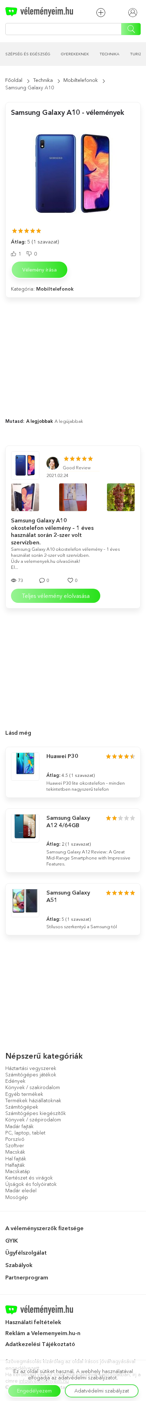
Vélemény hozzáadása (102, 12)
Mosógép (16, 1197)
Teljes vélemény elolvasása (56, 595)
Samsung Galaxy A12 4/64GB (68, 821)
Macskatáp (17, 1171)
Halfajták (15, 1165)
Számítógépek (21, 1107)
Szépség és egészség (27, 53)
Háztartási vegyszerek (30, 1068)
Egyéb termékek (24, 1094)
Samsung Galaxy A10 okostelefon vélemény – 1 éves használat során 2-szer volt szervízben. (52, 531)
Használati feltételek (33, 1322)
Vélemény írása (39, 270)
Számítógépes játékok (30, 1074)
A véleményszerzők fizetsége (44, 1228)
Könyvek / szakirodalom (32, 1087)
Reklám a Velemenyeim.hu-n (42, 1332)
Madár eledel (20, 1190)
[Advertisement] (73, 351)
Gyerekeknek (75, 53)
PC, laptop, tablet (25, 1133)
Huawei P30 (62, 756)
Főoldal (13, 80)
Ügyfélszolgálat (26, 1252)
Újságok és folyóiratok (31, 1184)
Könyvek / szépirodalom (33, 1119)
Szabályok (19, 1264)
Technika (109, 53)
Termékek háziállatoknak (33, 1100)
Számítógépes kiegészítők (35, 1113)
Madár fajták (19, 1126)
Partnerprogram (26, 1277)
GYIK (11, 1240)
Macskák (15, 1152)
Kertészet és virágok (29, 1178)
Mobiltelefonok (80, 80)
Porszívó (14, 1139)
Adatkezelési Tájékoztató (41, 1343)
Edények (15, 1081)
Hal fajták (15, 1158)
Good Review (77, 467)
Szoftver (14, 1145)
